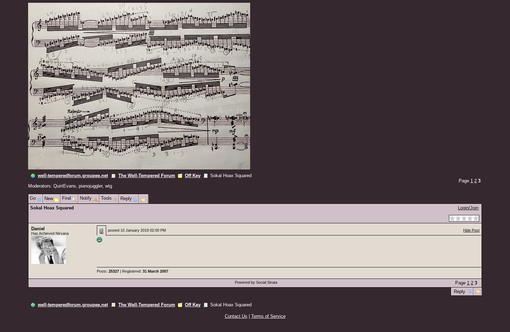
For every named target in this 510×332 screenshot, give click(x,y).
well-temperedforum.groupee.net (73, 175)
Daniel (38, 228)
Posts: (108, 271)
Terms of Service (268, 316)
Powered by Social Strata (256, 282)
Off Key (193, 175)
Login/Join (468, 207)
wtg (108, 186)
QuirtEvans (64, 186)
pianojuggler (90, 186)
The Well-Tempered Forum (146, 175)
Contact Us (236, 316)
